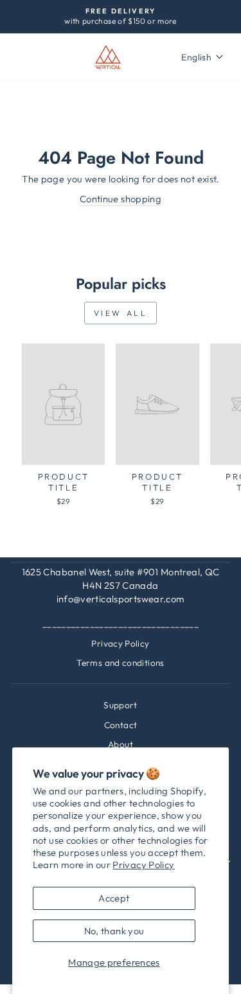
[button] (202, 57)
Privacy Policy (143, 865)
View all (121, 313)
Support (120, 705)
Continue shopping (120, 199)
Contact (121, 725)
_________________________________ (120, 623)
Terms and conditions (120, 662)
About (120, 744)
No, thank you (114, 931)
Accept (113, 898)
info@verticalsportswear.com (121, 599)
